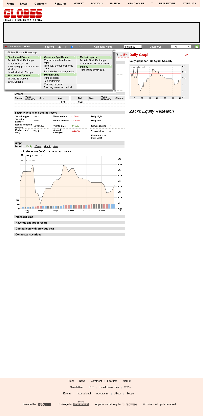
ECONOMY (97, 3)
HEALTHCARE (136, 3)
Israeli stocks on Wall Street (94, 63)
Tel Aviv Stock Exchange (21, 60)
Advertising (102, 393)
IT (152, 3)
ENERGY (115, 3)
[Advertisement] (101, 33)
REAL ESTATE (167, 3)
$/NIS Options (15, 81)
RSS (91, 387)
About (117, 393)
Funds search (51, 78)
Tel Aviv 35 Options (18, 78)
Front (10, 3)
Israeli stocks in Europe (20, 72)
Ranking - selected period (58, 87)
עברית (127, 387)
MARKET (79, 3)
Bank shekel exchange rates (59, 71)
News (24, 3)
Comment (40, 3)
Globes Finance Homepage (22, 52)
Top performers (52, 81)
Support (130, 393)
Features (61, 3)
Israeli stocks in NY (18, 63)
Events (67, 393)
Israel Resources (109, 387)
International (84, 393)
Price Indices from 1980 (92, 70)
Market (127, 380)
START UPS (189, 3)
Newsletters (76, 387)
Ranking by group (53, 84)
